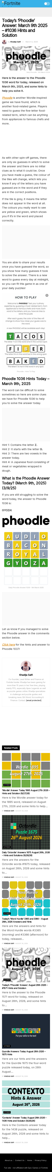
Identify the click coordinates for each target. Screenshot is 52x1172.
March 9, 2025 (32, 42)
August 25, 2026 (21, 877)
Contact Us (19, 1160)
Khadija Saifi (15, 42)
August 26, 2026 (21, 811)
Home (29, 1160)
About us (8, 1160)
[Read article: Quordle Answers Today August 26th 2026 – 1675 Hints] (26, 1031)
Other (7, 785)
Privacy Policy (40, 1160)
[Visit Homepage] (17, 3)
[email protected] (33, 700)
